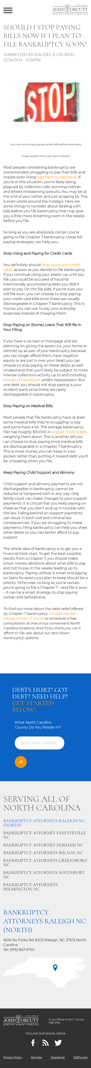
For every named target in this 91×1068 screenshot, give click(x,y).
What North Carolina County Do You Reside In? (39, 724)
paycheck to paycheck (57, 177)
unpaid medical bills (69, 432)
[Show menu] (8, 9)
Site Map (36, 1057)
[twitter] (58, 1043)
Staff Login (81, 1057)
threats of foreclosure (22, 380)
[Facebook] (33, 1043)
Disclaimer (58, 1057)
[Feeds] (46, 1043)
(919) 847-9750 (22, 950)
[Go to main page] (70, 9)
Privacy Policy (12, 1057)
